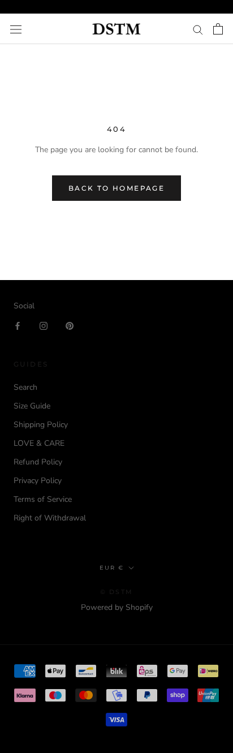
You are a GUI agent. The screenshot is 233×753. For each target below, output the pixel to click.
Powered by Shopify (117, 607)
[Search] (198, 29)
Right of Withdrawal (50, 518)
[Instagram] (44, 325)
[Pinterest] (70, 325)
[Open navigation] (15, 29)
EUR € (112, 567)
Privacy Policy (38, 480)
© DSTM (116, 592)
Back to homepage (116, 188)
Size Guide (32, 406)
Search (25, 387)
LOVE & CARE (39, 443)
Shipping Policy (41, 424)
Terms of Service (43, 499)
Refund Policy (38, 462)
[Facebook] (17, 325)
